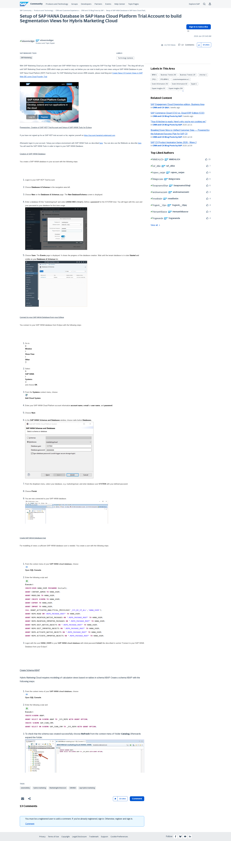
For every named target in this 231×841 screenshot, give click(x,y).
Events (108, 4)
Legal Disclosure (79, 837)
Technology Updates (125, 58)
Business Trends (167, 75)
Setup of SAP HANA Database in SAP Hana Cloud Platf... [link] (126, 10)
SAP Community (26, 10)
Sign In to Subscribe (198, 27)
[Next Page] (182, 91)
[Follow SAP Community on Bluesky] (180, 836)
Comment (29, 824)
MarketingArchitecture (58, 788)
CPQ (153, 79)
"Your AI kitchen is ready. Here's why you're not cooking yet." (178, 121)
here (101, 143)
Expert (193, 84)
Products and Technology (57, 4)
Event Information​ (178, 84)
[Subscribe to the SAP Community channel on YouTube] (185, 836)
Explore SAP (194, 4)
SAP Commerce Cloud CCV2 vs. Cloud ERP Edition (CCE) (177, 113)
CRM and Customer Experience (67, 10)
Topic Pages (133, 4)
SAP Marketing (26, 58)
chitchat (202, 75)
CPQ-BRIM (164, 79)
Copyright (65, 837)
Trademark (94, 837)
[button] (199, 45)
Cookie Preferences (119, 837)
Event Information (158, 84)
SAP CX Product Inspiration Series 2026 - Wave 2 (174, 142)
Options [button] (187, 31)
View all (154, 225)
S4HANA (73, 788)
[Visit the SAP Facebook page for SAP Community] (175, 836)
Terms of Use (53, 837)
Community (36, 4)
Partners (98, 4)
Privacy (42, 837)
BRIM (154, 75)
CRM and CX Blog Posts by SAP (92, 10)
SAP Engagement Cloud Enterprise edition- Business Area (177, 104)
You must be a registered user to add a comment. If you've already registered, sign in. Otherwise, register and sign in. (79, 819)
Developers (86, 4)
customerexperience (180, 79)
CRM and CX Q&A (161, 107)
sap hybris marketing (87, 788)
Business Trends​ (186, 75)
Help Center (119, 4)
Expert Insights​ (174, 88)
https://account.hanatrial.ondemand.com (99, 135)
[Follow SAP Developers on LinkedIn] (190, 836)
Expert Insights (157, 88)
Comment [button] (137, 799)
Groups (74, 4)
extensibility (25, 788)
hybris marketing (40, 788)
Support (104, 837)
